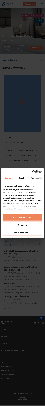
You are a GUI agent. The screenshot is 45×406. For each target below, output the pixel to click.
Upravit (21, 225)
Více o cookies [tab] (36, 178)
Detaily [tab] (22, 178)
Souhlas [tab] (8, 178)
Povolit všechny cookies (22, 217)
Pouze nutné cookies (22, 232)
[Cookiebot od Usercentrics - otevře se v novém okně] (32, 171)
